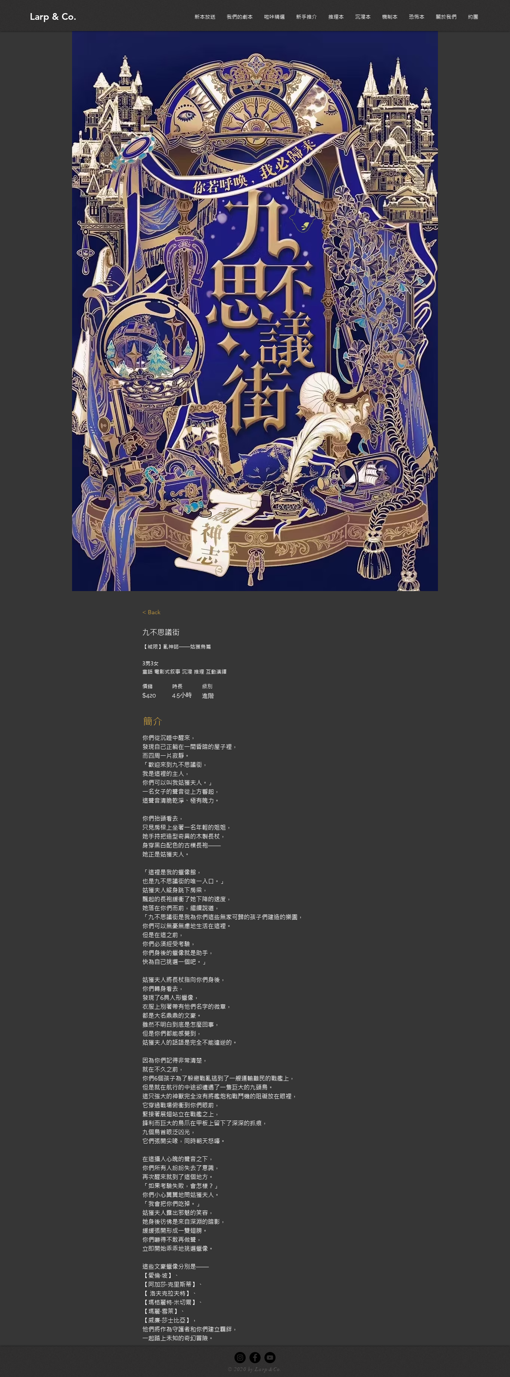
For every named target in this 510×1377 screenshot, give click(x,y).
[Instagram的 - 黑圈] (240, 1357)
